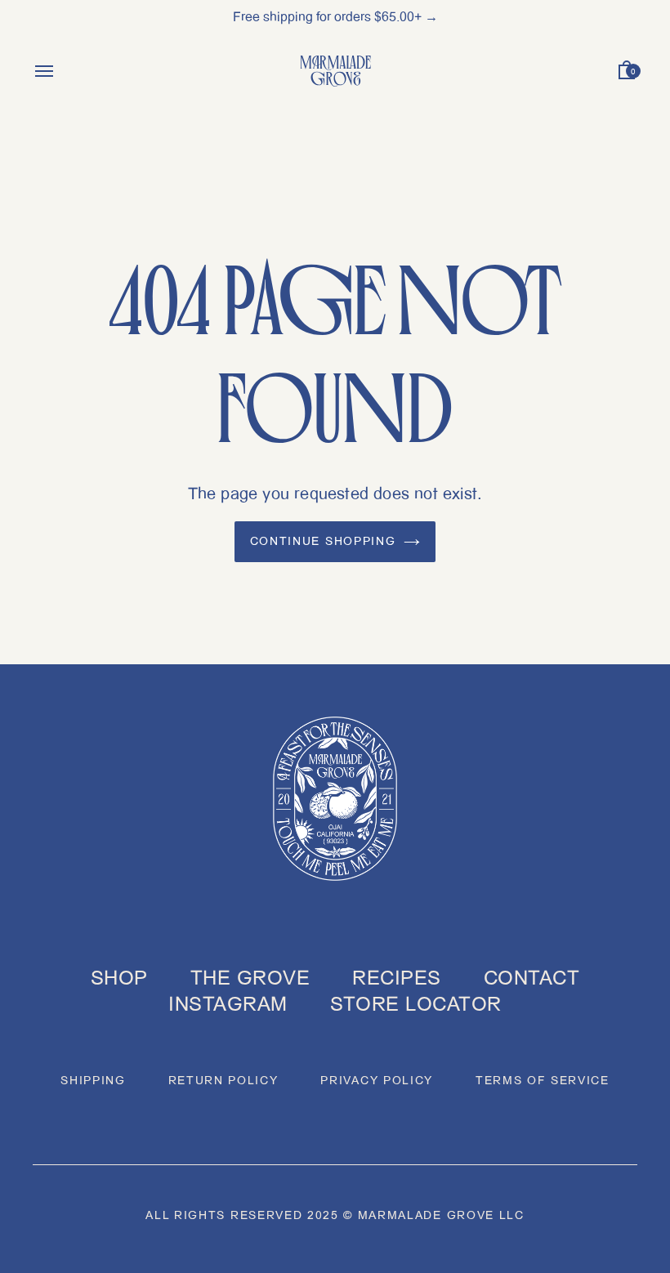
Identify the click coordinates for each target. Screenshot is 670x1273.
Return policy (223, 1080)
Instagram (227, 1004)
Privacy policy (376, 1080)
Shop (119, 978)
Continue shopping (323, 541)
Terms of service (543, 1080)
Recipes (396, 978)
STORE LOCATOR (416, 1004)
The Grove (250, 978)
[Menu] (44, 74)
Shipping (92, 1080)
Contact (531, 978)
